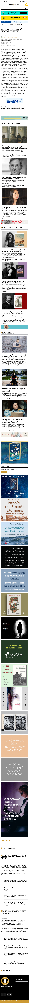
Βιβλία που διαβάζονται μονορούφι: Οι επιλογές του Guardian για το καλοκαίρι (14, 903)
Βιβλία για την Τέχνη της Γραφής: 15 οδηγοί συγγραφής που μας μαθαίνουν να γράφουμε (14, 390)
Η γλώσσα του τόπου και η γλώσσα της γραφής (14, 888)
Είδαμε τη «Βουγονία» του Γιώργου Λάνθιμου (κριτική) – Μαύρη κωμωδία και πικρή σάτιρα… (16, 954)
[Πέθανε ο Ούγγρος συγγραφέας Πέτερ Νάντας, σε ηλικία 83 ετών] (14, 166)
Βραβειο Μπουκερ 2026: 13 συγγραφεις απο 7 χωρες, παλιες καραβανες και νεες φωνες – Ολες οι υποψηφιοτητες (14, 866)
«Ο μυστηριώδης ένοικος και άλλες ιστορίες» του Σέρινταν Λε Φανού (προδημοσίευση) (13, 313)
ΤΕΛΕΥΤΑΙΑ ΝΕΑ (4, 918)
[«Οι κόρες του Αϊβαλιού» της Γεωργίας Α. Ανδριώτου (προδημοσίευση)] (14, 239)
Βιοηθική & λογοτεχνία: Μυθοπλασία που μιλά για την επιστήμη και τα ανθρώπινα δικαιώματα (13, 421)
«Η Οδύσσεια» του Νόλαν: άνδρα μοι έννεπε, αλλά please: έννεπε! (15, 896)
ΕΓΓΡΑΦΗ (4, 472)
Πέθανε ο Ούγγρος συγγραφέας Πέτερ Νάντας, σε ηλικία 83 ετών (14, 177)
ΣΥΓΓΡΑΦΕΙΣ (9, 848)
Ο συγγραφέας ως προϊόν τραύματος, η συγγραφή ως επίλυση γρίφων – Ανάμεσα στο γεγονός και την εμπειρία (14, 147)
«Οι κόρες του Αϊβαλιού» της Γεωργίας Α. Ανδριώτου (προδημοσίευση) (14, 250)
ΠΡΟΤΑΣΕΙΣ (6, 905)
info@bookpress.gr (5, 988)
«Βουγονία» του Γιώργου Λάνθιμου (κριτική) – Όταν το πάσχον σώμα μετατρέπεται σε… (15, 946)
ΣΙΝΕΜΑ (5, 948)
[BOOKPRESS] (14, 4)
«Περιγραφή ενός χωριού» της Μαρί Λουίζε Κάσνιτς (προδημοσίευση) (13, 282)
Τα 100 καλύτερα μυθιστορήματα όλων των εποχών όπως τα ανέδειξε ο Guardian (15, 962)
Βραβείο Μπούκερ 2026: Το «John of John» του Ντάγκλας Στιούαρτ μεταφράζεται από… (15, 881)
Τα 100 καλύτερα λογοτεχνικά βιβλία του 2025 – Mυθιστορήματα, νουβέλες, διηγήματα (16, 939)
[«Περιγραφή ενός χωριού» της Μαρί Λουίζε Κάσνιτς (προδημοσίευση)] (14, 271)
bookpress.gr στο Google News (16, 107)
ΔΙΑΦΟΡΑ (19, 24)
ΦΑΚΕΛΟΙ (7, 970)
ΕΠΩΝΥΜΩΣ (6, 890)
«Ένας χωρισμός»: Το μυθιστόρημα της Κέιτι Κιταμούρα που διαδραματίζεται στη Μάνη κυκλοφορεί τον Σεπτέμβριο (14, 208)
